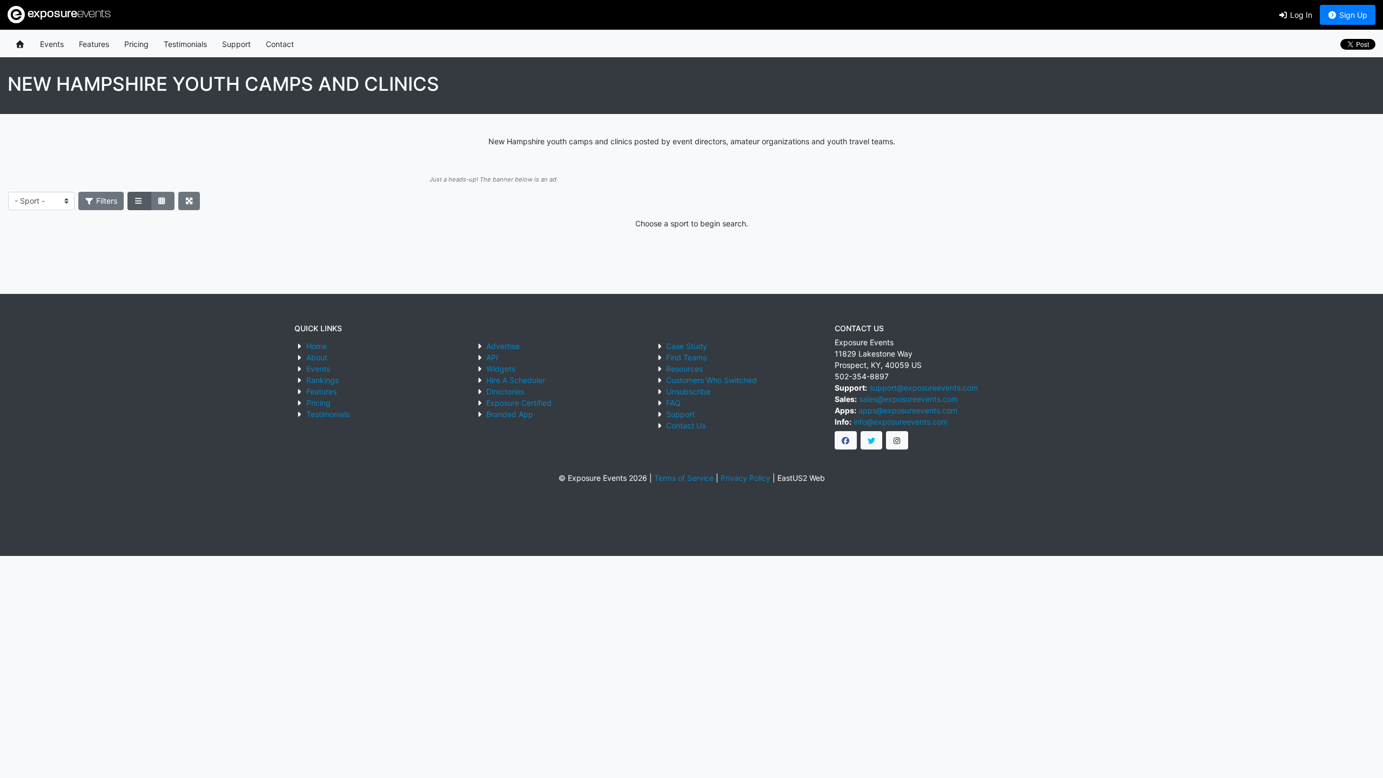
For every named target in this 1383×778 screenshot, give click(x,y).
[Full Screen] (189, 201)
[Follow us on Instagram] (897, 440)
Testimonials (185, 44)
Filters (105, 200)
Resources (684, 368)
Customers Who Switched (711, 380)
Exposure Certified (519, 402)
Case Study (686, 346)
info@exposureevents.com (901, 421)
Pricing (136, 44)
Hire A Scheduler (515, 380)
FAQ (673, 402)
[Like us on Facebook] (846, 440)
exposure (68, 14)
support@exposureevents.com (923, 387)
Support (236, 44)
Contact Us (686, 425)
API (492, 357)
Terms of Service (684, 477)
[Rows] (139, 201)
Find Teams (686, 357)
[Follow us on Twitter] (872, 440)
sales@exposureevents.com (908, 399)
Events (52, 44)
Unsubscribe (688, 391)
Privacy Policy (745, 477)
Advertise (503, 346)
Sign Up (1352, 14)
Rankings (322, 380)
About (316, 357)
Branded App (509, 414)
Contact (280, 44)
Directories (505, 391)
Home (316, 346)
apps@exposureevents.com (907, 410)
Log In (1300, 14)
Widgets (500, 368)
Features (94, 44)
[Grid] (162, 201)
